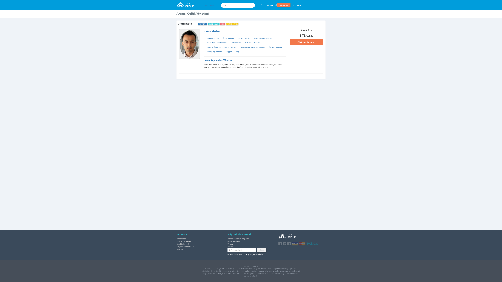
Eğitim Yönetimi (213, 38)
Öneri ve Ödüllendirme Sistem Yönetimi (221, 47)
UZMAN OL (284, 5)
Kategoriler (209, 5)
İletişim (230, 246)
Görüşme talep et (306, 42)
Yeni (222, 24)
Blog (237, 52)
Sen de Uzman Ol (183, 241)
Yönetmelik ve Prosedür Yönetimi (252, 47)
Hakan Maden (212, 31)
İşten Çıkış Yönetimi (214, 52)
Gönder (262, 250)
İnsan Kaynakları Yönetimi (217, 43)
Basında (179, 249)
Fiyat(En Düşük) (232, 24)
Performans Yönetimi (252, 43)
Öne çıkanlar (214, 24)
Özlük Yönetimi (228, 38)
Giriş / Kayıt (296, 5)
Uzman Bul (272, 5)
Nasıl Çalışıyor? (182, 244)
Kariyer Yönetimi (244, 38)
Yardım (230, 244)
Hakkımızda (181, 238)
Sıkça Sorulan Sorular (185, 246)
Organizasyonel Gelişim (263, 38)
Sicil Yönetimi (236, 43)
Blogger (229, 52)
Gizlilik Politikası (234, 241)
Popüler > (203, 24)
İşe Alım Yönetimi (275, 47)
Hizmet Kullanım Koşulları (238, 238)
